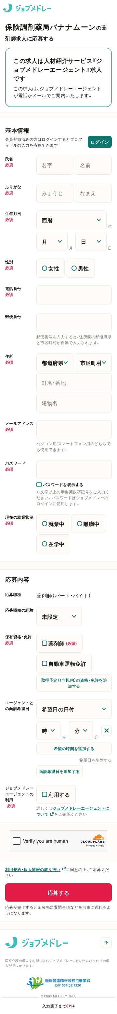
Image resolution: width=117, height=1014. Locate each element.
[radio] (50, 268)
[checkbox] (60, 484)
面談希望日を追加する (59, 771)
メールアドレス (19, 426)
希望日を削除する (95, 760)
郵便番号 (13, 316)
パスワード (15, 466)
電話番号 (13, 291)
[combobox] (74, 429)
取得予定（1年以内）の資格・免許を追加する (74, 683)
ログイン (99, 141)
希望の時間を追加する (74, 748)
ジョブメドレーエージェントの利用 (19, 796)
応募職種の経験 (19, 610)
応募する (59, 892)
